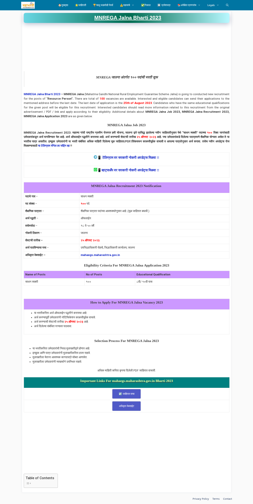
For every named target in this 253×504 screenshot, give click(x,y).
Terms (216, 498)
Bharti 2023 (52, 94)
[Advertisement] (126, 47)
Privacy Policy (201, 498)
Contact (227, 498)
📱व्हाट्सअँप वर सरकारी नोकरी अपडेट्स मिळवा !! (128, 170)
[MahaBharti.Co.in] (28, 5)
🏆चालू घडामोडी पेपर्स (103, 5)
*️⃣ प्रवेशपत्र (164, 5)
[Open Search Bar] (227, 5)
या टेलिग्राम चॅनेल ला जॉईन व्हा (54, 145)
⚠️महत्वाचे (125, 5)
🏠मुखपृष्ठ (63, 5)
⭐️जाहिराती (80, 5)
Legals (211, 5)
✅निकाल (146, 5)
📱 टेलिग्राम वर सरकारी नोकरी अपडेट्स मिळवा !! (128, 157)
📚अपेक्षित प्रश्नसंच (186, 5)
